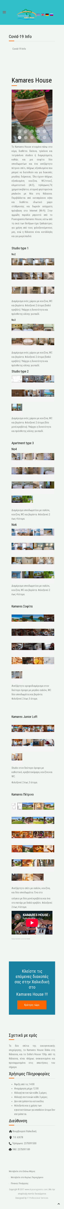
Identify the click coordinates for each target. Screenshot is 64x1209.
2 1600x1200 (32, 137)
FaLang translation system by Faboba (21, 939)
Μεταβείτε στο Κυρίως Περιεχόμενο (27, 1177)
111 (26, 137)
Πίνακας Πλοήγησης (19, 1183)
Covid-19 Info (19, 48)
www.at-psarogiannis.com (36, 1189)
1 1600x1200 (44, 137)
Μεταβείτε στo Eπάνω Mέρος (22, 1171)
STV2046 (38, 137)
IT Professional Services (37, 1198)
